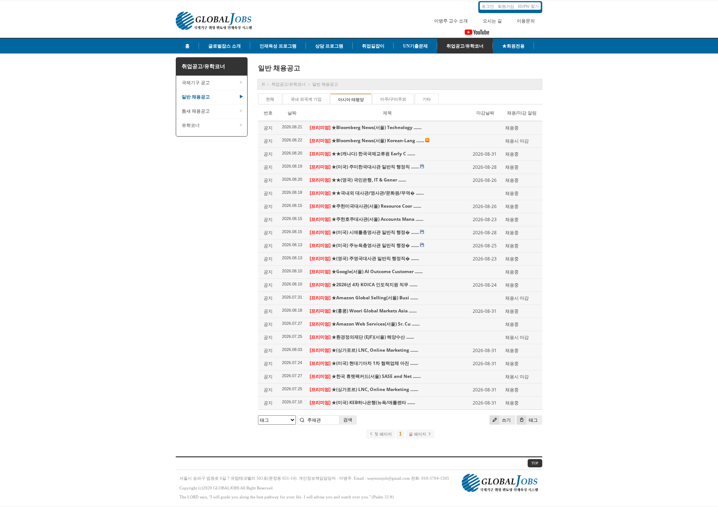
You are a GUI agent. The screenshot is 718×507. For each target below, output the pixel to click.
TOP (534, 463)
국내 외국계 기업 (306, 99)
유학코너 (212, 125)
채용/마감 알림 (522, 113)
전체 (270, 99)
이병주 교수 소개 (451, 21)
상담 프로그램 (329, 46)
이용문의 (526, 21)
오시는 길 (492, 21)
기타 (427, 99)
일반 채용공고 (212, 97)
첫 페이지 (382, 434)
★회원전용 (513, 46)
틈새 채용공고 (212, 111)
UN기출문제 (415, 46)
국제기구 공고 (212, 82)
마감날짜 (485, 113)
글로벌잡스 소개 (224, 46)
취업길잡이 (373, 46)
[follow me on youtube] (477, 34)
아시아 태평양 (351, 99)
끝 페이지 (418, 434)
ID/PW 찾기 (528, 6)
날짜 (292, 113)
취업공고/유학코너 (465, 46)
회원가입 (506, 6)
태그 (533, 420)
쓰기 (506, 420)
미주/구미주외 (393, 99)
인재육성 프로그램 (278, 46)
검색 (347, 419)
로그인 (488, 6)
